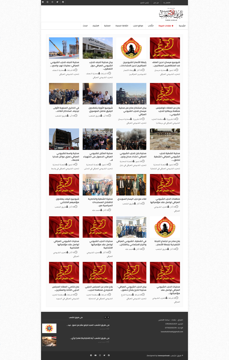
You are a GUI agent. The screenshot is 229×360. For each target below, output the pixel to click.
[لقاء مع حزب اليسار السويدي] (131, 184)
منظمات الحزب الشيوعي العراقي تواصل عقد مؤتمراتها (165, 200)
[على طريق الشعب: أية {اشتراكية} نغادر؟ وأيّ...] (49, 341)
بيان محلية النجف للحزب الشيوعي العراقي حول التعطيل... (101, 65)
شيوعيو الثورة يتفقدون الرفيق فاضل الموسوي (101, 109)
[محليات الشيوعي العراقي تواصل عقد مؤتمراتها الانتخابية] (64, 227)
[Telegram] (43, 2)
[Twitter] (57, 2)
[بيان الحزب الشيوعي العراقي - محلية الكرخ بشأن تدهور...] (131, 272)
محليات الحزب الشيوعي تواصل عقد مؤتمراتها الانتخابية (101, 244)
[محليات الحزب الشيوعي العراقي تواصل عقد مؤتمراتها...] (165, 272)
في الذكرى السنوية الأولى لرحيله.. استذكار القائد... (66, 109)
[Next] (105, 317)
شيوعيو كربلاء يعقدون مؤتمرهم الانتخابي (67, 200)
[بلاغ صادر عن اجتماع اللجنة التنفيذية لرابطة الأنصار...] (165, 227)
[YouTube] (47, 2)
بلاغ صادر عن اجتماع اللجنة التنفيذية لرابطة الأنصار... (167, 243)
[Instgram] (52, 2)
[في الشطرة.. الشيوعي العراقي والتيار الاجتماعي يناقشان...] (131, 227)
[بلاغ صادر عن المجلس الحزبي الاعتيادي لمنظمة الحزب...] (98, 272)
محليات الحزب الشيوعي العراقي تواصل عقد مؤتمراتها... (168, 290)
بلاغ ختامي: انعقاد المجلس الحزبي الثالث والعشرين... (65, 288)
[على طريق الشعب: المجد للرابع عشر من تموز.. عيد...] (49, 328)
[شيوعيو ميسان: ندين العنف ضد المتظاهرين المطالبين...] (165, 48)
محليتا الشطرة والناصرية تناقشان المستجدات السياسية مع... (100, 202)
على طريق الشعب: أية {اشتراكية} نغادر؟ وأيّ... (90, 338)
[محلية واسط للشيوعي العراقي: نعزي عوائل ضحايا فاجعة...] (64, 139)
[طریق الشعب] (171, 14)
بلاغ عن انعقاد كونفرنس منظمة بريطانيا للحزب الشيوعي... (168, 111)
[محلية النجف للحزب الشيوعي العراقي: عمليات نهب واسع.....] (64, 48)
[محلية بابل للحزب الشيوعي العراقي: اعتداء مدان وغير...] (131, 139)
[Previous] (108, 317)
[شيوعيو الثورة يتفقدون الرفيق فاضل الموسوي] (98, 93)
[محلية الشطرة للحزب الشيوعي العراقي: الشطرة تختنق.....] (165, 139)
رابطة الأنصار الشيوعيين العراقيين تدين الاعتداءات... (133, 64)
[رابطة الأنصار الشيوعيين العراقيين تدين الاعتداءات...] (131, 48)
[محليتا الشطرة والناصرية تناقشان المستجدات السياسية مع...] (98, 184)
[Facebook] (63, 2)
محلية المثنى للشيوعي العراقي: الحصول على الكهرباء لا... (98, 156)
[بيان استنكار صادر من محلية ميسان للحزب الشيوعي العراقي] (131, 93)
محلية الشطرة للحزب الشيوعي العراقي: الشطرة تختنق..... (167, 156)
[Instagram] (100, 355)
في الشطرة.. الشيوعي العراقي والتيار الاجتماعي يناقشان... (131, 243)
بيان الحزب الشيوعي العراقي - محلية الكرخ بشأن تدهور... (131, 288)
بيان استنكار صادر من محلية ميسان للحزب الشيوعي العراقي (132, 111)
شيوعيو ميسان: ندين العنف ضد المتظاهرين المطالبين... (166, 64)
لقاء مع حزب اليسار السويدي (131, 199)
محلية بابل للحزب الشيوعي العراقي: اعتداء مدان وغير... (133, 155)
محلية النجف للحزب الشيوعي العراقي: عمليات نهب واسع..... (64, 64)
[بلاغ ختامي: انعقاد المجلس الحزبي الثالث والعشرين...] (64, 272)
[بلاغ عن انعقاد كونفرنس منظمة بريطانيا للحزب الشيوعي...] (165, 93)
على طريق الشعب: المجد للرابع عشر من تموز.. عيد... (88, 325)
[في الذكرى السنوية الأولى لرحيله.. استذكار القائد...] (64, 93)
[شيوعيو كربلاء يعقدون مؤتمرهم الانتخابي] (64, 184)
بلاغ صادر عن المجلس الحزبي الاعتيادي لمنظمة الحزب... (99, 288)
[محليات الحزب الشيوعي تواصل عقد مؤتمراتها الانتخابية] (98, 227)
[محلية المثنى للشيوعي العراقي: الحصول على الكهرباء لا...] (98, 139)
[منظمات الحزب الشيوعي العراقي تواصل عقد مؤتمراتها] (165, 184)
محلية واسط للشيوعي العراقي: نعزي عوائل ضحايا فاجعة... (65, 156)
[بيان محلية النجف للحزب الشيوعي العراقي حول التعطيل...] (98, 48)
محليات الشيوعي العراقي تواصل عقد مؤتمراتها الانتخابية (66, 244)
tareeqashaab (164, 355)
